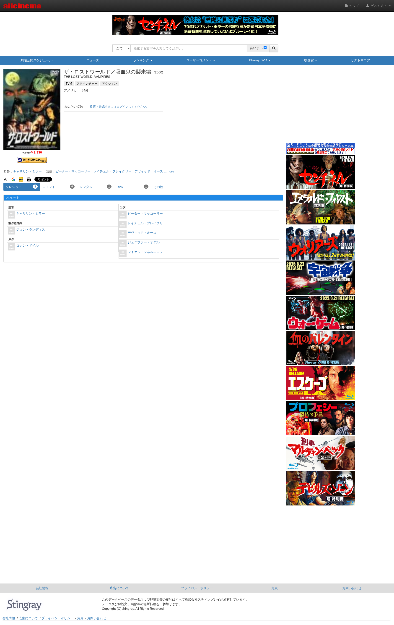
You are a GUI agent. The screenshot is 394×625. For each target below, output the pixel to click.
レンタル (95, 187)
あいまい (256, 47)
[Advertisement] (320, 107)
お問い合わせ (351, 588)
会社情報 (42, 588)
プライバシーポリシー (197, 588)
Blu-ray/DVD (258, 60)
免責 (274, 588)
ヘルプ (353, 6)
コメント (58, 187)
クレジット (21, 187)
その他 (158, 187)
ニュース (92, 60)
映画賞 (309, 60)
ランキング (141, 60)
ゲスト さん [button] (379, 6)
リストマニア (360, 60)
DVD (132, 187)
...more (169, 171)
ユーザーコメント (199, 60)
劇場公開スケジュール (36, 60)
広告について (119, 588)
